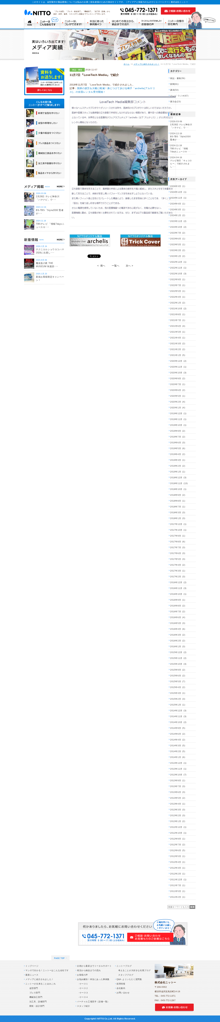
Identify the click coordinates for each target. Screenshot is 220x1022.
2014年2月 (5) (177, 751)
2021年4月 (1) (177, 338)
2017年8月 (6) (177, 541)
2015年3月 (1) (177, 693)
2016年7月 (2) (177, 611)
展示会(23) (175, 101)
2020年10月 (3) (178, 373)
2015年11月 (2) (178, 658)
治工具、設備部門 (37, 1001)
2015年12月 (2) (178, 652)
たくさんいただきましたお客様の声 (151, 23)
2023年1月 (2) (177, 256)
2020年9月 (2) (177, 378)
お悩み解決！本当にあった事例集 (93, 979)
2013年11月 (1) (178, 769)
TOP (29, 23)
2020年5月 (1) (177, 396)
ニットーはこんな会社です (47, 23)
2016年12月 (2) (178, 582)
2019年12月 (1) (178, 413)
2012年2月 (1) (177, 874)
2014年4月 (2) (177, 740)
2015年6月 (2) (177, 675)
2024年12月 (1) (178, 192)
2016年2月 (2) (177, 641)
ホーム (127, 64)
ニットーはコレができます (72, 23)
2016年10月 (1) (178, 594)
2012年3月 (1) (177, 868)
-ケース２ (83, 988)
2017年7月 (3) (177, 547)
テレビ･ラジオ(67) (179, 96)
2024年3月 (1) (177, 209)
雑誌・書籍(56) (177, 78)
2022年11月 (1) (178, 268)
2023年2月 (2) (177, 250)
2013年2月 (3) (177, 815)
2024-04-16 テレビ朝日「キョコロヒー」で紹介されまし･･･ (181, 162)
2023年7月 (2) (177, 233)
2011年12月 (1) (178, 879)
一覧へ (115, 265)
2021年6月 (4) (177, 326)
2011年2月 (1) (177, 897)
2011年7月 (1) (177, 885)
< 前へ (101, 265)
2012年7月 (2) (177, 844)
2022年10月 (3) (178, 273)
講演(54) (174, 90)
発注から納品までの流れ (89, 970)
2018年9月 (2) (177, 495)
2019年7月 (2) (177, 437)
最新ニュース (31, 975)
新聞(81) (174, 84)
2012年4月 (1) (177, 862)
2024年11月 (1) (178, 198)
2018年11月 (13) (179, 483)
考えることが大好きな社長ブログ (134, 970)
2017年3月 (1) (177, 571)
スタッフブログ (125, 975)
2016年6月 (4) (177, 617)
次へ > (129, 265)
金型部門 (32, 988)
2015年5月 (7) (177, 681)
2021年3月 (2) (177, 343)
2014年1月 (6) (177, 757)
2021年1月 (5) (177, 355)
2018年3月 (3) (177, 512)
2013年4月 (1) (177, 804)
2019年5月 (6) (177, 448)
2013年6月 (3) (177, 792)
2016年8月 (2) (177, 606)
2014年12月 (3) (178, 710)
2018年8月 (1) (177, 501)
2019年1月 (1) (177, 472)
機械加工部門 (34, 997)
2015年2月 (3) (177, 699)
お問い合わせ (123, 992)
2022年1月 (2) (177, 303)
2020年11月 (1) (178, 367)
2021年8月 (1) (177, 314)
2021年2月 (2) (177, 349)
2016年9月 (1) (177, 600)
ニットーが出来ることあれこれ (40, 984)
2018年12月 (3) (178, 477)
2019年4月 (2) (177, 454)
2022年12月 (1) (178, 262)
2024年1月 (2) (177, 215)
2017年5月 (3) (177, 559)
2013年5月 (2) (177, 798)
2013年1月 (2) (177, 821)
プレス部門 (33, 992)
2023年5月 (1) (177, 244)
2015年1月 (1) (177, 705)
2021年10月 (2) (178, 308)
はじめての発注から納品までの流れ (123, 23)
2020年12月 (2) (178, 361)
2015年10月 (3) (178, 664)
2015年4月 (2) (177, 687)
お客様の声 (82, 975)
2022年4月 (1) (177, 297)
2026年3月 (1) (177, 186)
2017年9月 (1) (177, 536)
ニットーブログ (124, 966)
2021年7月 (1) (177, 320)
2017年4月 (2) (177, 565)
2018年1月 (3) (177, 518)
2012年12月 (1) (178, 827)
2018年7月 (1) (177, 507)
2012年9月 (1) (177, 839)
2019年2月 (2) (177, 466)
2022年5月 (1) (177, 291)
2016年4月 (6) (177, 629)
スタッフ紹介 (83, 1006)
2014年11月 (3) (178, 716)
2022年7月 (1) (177, 285)
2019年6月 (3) (177, 442)
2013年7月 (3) (177, 786)
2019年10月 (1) (178, 425)
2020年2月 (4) (177, 402)
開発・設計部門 (36, 1006)
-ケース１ (83, 984)
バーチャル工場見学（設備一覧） (93, 1001)
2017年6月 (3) (177, 553)
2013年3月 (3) (177, 809)
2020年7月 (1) (177, 384)
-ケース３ (83, 992)
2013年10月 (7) (178, 775)
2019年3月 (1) (177, 460)
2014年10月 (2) (178, 722)
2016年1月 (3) (177, 646)
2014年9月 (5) (177, 728)
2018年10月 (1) (178, 489)
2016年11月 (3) (178, 588)
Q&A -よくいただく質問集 (129, 979)
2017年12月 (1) (178, 524)
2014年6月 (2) (177, 734)
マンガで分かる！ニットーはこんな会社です (47, 970)
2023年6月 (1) (177, 239)
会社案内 (121, 988)
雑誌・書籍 (77, 70)
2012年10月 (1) (178, 833)
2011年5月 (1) (177, 891)
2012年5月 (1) (177, 856)
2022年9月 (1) (177, 279)
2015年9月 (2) (177, 670)
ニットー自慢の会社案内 (176, 23)
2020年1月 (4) (177, 407)
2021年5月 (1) (177, 332)
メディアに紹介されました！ (147, 64)
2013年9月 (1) (177, 780)
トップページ (31, 966)
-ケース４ (83, 997)
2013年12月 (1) (178, 763)
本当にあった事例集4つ (96, 23)
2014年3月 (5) (177, 745)
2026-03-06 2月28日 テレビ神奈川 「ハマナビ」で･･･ (181, 124)
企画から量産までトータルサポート (94, 966)
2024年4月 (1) (177, 204)
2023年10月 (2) (178, 227)
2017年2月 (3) (177, 576)
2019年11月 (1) (178, 419)
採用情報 (121, 984)
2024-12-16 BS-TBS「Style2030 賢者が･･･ (180, 136)
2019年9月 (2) (177, 431)
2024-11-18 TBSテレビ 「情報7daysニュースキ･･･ (180, 148)
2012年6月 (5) (177, 850)
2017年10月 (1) (178, 530)
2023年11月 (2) (178, 221)
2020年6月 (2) (177, 390)
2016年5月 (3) (177, 623)
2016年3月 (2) (177, 635)
